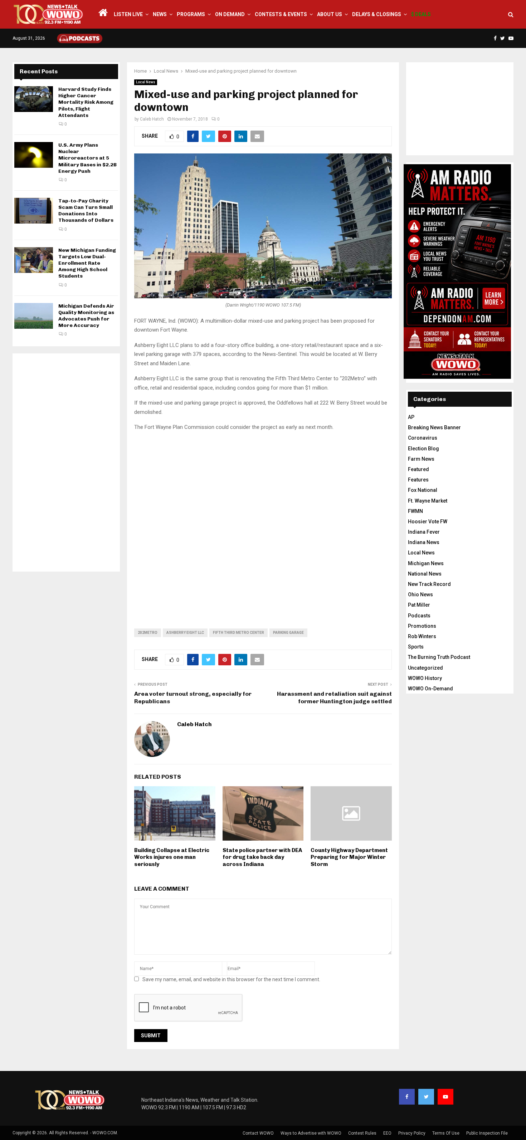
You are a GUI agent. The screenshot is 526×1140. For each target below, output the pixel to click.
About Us (329, 14)
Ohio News (420, 594)
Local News (145, 82)
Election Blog (423, 448)
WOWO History (425, 678)
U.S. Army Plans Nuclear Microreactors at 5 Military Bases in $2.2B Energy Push (87, 158)
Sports (416, 647)
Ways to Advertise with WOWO (311, 1133)
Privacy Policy (411, 1133)
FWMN (415, 511)
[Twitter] (426, 1097)
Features (418, 480)
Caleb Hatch (152, 119)
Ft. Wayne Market (427, 501)
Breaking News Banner (434, 427)
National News (425, 574)
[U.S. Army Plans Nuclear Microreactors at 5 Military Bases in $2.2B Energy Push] (33, 155)
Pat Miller (419, 605)
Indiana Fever (424, 532)
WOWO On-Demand (430, 688)
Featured (418, 469)
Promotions (422, 626)
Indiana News (423, 542)
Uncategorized (425, 668)
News (160, 14)
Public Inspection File (487, 1133)
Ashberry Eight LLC (185, 633)
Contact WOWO (258, 1133)
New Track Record (429, 584)
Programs (191, 14)
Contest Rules (362, 1133)
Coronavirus (422, 438)
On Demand (230, 14)
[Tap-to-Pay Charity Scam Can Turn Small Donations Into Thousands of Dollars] (33, 211)
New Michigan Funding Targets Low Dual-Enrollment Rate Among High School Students (87, 263)
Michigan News (426, 563)
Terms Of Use (445, 1133)
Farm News (421, 459)
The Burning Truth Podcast (439, 657)
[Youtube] (445, 1097)
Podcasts (419, 615)
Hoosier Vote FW (427, 521)
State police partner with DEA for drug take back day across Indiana (262, 857)
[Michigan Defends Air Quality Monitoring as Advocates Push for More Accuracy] (33, 316)
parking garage (288, 633)
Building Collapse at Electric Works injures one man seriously (171, 857)
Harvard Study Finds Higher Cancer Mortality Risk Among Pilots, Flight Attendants (85, 102)
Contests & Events (281, 14)
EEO (387, 1133)
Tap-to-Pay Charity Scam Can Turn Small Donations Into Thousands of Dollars (85, 211)
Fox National (422, 490)
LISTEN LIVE (128, 14)
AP (411, 417)
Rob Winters (422, 636)
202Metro (147, 633)
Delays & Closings (376, 14)
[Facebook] (407, 1097)
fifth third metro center (238, 633)
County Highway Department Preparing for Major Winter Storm (349, 857)
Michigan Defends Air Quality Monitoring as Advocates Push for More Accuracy (86, 316)
